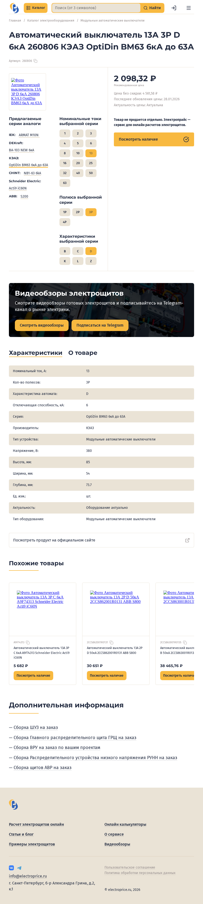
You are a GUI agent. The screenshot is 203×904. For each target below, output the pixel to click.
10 (77, 153)
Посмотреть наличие (138, 139)
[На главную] (14, 8)
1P (65, 212)
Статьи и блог (21, 834)
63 (65, 183)
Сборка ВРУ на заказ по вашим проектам (57, 747)
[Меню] (188, 7)
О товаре (82, 352)
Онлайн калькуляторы (125, 824)
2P (78, 212)
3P (91, 212)
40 (78, 173)
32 (65, 173)
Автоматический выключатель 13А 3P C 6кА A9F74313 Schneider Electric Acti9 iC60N (42, 652)
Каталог (38, 8)
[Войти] (173, 7)
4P (65, 222)
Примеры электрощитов (32, 844)
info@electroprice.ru (28, 876)
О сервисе (114, 834)
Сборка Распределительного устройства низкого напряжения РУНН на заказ (95, 757)
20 (78, 163)
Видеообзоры (117, 844)
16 (64, 163)
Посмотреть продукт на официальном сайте (54, 540)
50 (91, 173)
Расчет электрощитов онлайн (36, 824)
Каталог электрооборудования (50, 20)
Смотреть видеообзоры (42, 325)
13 (91, 153)
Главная (15, 20)
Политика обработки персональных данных (140, 873)
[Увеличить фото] (27, 92)
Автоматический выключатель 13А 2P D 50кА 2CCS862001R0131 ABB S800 (115, 650)
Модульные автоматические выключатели (112, 20)
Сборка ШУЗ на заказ (36, 727)
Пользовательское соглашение (129, 867)
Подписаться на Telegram (100, 325)
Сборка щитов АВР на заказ (43, 767)
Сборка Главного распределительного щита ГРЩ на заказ (75, 737)
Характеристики (35, 352)
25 (91, 163)
